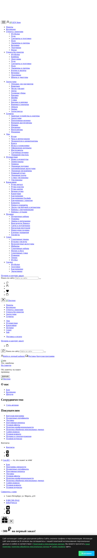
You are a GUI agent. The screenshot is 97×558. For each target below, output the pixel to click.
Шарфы (14, 97)
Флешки (14, 125)
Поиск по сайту (8, 278)
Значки (14, 109)
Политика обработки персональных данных (25, 429)
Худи (13, 36)
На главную (6, 365)
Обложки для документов (22, 84)
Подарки (10, 214)
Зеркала (14, 107)
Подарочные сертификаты (17, 418)
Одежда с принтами (14, 31)
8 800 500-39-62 (12, 500)
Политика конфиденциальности (20, 427)
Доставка (32, 356)
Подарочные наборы (20, 216)
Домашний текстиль (20, 155)
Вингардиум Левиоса (20, 223)
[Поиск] (7, 283)
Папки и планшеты (19, 205)
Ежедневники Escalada (21, 198)
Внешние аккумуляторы (21, 123)
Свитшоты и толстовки (21, 38)
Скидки (9, 262)
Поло (13, 41)
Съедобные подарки (20, 152)
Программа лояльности (16, 467)
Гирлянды (15, 235)
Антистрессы (17, 111)
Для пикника (16, 180)
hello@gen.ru (11, 503)
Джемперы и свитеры (20, 43)
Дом (8, 134)
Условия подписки (14, 439)
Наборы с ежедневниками (22, 209)
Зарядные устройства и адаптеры (25, 116)
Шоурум (9, 394)
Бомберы (15, 57)
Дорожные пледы (18, 175)
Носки (14, 50)
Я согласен (86, 553)
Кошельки (15, 86)
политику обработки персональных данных (30, 546)
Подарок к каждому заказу (12, 275)
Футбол (14, 260)
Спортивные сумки (19, 253)
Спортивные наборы (20, 248)
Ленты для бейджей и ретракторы (25, 207)
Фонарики (15, 132)
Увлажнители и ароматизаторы (24, 141)
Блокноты (15, 203)
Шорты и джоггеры (19, 77)
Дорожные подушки (20, 166)
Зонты (14, 91)
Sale (7, 332)
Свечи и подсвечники (20, 225)
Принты (9, 27)
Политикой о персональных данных (48, 544)
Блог (8, 390)
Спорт (8, 237)
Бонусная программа (45, 356)
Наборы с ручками (19, 212)
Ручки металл (17, 184)
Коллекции (11, 29)
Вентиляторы (17, 129)
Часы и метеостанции (20, 139)
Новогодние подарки (20, 230)
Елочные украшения (20, 232)
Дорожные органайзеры (21, 171)
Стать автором (12, 405)
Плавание (15, 255)
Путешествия (12, 157)
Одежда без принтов (15, 52)
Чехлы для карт (17, 88)
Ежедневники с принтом (22, 200)
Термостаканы (17, 161)
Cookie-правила (13, 432)
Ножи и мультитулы (19, 159)
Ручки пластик (17, 187)
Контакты (10, 447)
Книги (14, 143)
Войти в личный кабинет (14, 356)
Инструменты (17, 150)
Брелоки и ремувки (19, 102)
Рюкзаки (15, 95)
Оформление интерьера (21, 148)
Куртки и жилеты (18, 70)
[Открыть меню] (3, 22)
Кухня (13, 136)
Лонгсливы (16, 59)
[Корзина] (7, 295)
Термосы (15, 164)
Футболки (15, 34)
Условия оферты (13, 425)
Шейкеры (15, 246)
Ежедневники (17, 196)
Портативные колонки (21, 120)
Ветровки (15, 45)
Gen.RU (6, 460)
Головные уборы (18, 93)
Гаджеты (10, 113)
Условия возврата (13, 434)
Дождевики (16, 47)
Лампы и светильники (20, 221)
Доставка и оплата (14, 336)
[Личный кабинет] (8, 22)
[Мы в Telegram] (7, 456)
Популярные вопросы (15, 423)
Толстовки (15, 267)
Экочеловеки (16, 271)
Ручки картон (17, 189)
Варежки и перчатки (20, 104)
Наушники (15, 127)
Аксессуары (11, 81)
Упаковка (15, 219)
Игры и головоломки (20, 145)
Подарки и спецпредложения (18, 436)
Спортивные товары (20, 239)
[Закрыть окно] (4, 519)
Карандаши (16, 193)
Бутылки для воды (19, 241)
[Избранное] (7, 292)
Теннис (14, 257)
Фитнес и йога (17, 251)
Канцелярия (11, 182)
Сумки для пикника (19, 177)
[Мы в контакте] (7, 452)
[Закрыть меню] (3, 300)
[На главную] (5, 379)
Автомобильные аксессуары (23, 168)
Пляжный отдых (18, 173)
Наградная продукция (20, 228)
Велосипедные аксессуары (22, 244)
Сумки (14, 100)
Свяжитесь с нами (9, 492)
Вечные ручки (17, 191)
